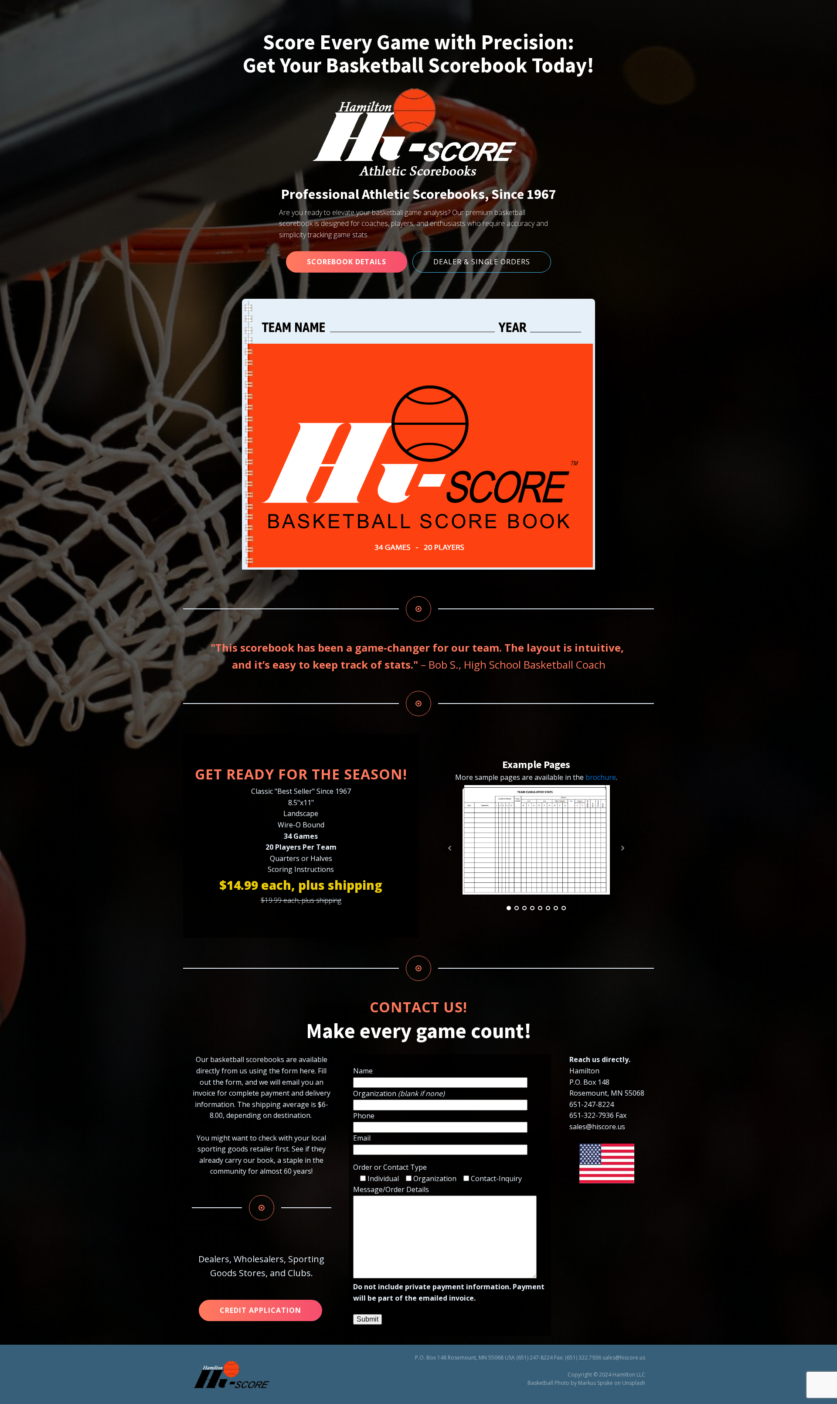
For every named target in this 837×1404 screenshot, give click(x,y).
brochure (600, 777)
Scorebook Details (346, 261)
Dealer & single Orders (481, 261)
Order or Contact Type (390, 1167)
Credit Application (260, 1310)
